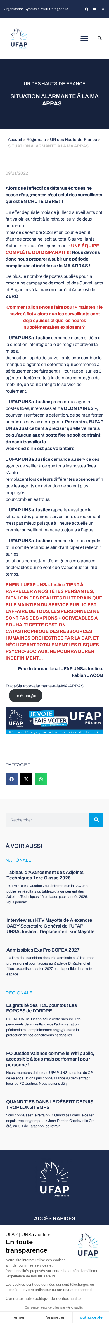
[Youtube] (94, 9)
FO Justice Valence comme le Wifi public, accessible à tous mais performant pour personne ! (50, 1059)
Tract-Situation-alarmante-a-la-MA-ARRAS (45, 686)
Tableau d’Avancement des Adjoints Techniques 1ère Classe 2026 (45, 875)
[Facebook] (86, 9)
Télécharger (25, 695)
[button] (84, 38)
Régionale (36, 139)
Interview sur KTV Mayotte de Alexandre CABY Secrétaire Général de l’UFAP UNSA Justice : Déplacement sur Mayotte (50, 926)
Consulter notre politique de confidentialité (43, 1298)
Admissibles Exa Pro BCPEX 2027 (43, 950)
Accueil (15, 139)
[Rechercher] (96, 820)
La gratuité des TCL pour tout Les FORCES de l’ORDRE (41, 1008)
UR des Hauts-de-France (55, 83)
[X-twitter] (102, 9)
